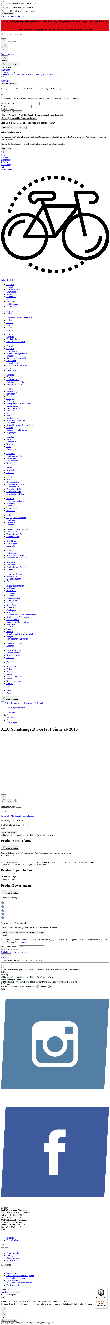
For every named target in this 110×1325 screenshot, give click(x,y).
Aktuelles (10, 1238)
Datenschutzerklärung (15, 1278)
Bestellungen (52, 74)
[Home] (55, 152)
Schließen (6, 112)
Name (3, 106)
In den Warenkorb (9, 832)
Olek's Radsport (13, 1240)
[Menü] (2, 37)
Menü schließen (12, 65)
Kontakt (22, 16)
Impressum (14, 16)
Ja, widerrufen (20, 128)
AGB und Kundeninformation (19, 1283)
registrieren (10, 72)
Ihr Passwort (6, 949)
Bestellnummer (7, 109)
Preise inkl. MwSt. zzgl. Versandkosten (17, 816)
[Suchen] (3, 40)
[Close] (3, 796)
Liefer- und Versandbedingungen (20, 1275)
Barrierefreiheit (12, 1285)
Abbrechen (5, 957)
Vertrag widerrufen (9, 83)
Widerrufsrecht (12, 1280)
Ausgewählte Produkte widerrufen (23, 118)
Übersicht (5, 74)
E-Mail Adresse (7, 103)
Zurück (5, 118)
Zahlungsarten (40, 74)
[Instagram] (55, 1097)
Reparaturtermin (13, 1258)
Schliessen (6, 149)
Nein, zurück (7, 128)
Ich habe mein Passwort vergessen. (16, 952)
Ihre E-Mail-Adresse (10, 947)
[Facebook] (55, 1205)
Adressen (30, 74)
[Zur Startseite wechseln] (12, 34)
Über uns (5, 16)
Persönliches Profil (18, 74)
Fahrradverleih (12, 1253)
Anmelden (5, 70)
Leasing (9, 1255)
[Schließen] (2, 94)
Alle (3, 115)
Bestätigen (17, 112)
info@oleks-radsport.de (11, 1292)
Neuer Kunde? (21, 942)
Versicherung (12, 1260)
